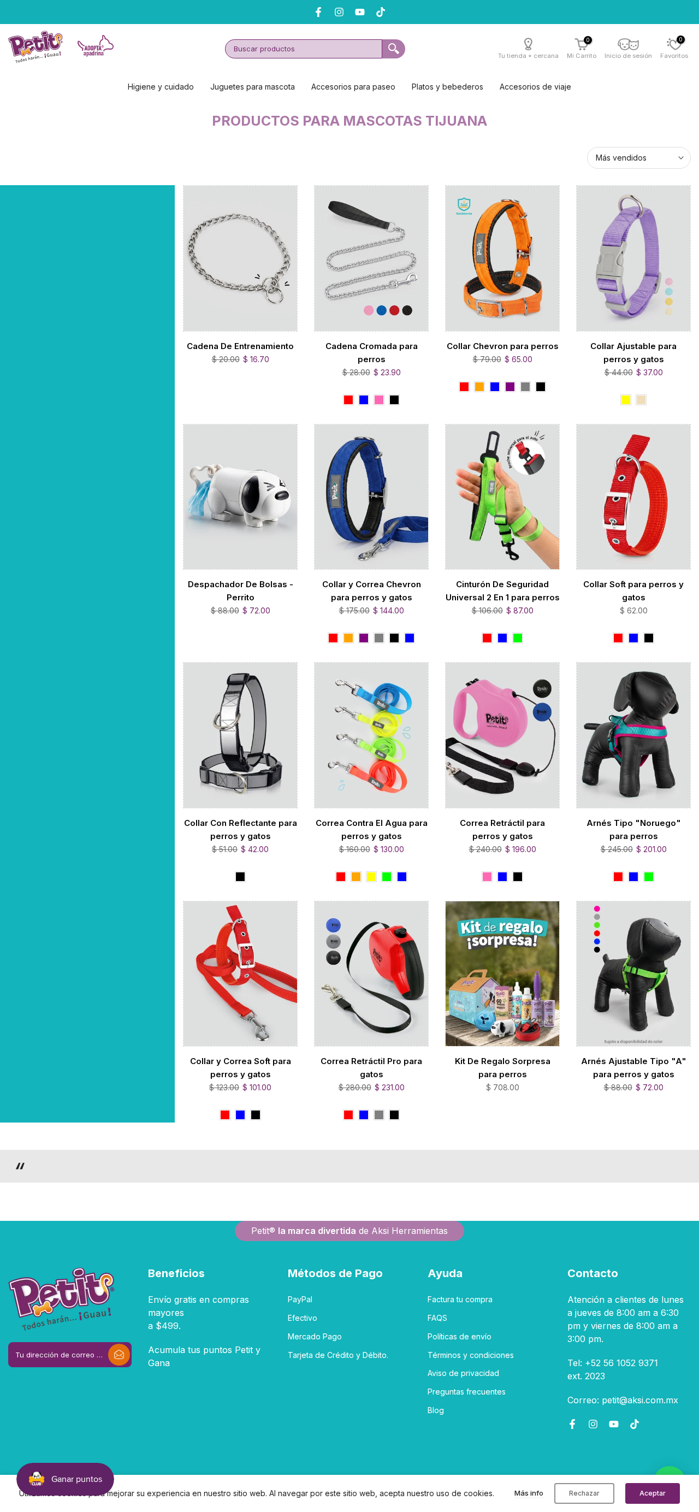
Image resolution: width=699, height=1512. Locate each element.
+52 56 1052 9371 (621, 1362)
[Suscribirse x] (119, 1355)
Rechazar (584, 1493)
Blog (436, 1410)
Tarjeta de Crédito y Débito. (338, 1355)
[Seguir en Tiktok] (381, 12)
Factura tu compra (460, 1299)
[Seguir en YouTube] (360, 12)
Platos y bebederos (447, 86)
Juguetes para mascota (252, 86)
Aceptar (652, 1493)
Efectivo (302, 1317)
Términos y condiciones (471, 1355)
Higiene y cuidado (161, 86)
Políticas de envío (459, 1336)
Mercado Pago (315, 1336)
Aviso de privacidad (463, 1373)
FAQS (437, 1317)
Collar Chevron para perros (503, 346)
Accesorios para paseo (353, 86)
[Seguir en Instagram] (593, 1424)
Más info (528, 1493)
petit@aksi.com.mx (640, 1400)
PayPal (300, 1299)
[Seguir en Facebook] (572, 1424)
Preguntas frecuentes (467, 1391)
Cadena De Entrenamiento (240, 346)
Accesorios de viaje (535, 86)
